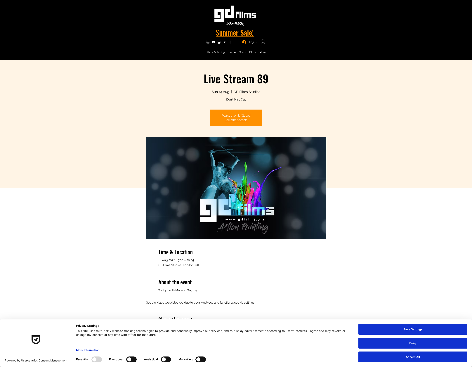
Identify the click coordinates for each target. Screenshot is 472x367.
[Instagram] (219, 42)
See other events (236, 120)
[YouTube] (213, 42)
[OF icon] (208, 42)
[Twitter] (224, 42)
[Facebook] (230, 42)
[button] (263, 41)
